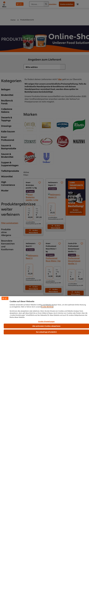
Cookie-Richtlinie (47, 307)
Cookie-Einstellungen (46, 321)
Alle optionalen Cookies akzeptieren (46, 326)
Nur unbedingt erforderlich (46, 332)
